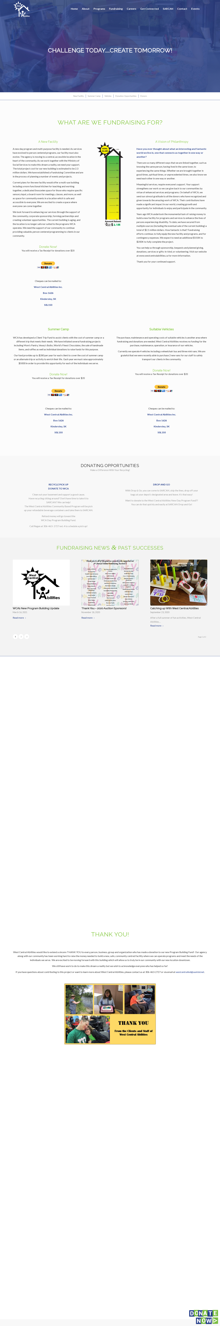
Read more (18, 617)
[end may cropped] (110, 184)
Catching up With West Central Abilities (174, 608)
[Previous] (2, 46)
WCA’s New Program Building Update (36, 608)
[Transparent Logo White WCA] (22, 8)
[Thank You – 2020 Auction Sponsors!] (109, 583)
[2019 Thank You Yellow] (110, 1014)
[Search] (204, 8)
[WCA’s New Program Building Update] (41, 583)
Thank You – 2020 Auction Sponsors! (104, 608)
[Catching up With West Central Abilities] (178, 583)
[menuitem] (74, 8)
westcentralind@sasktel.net (190, 971)
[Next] (217, 46)
